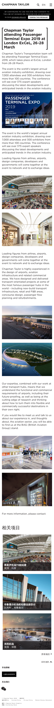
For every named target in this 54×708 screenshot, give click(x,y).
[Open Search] (38, 5)
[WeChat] (4, 689)
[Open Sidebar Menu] (51, 5)
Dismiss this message (39, 17)
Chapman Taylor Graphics (13, 703)
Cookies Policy (19, 17)
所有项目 (45, 654)
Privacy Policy (28, 700)
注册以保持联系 (9, 674)
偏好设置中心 (5, 700)
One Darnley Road (11, 705)
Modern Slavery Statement (43, 700)
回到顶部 (45, 662)
